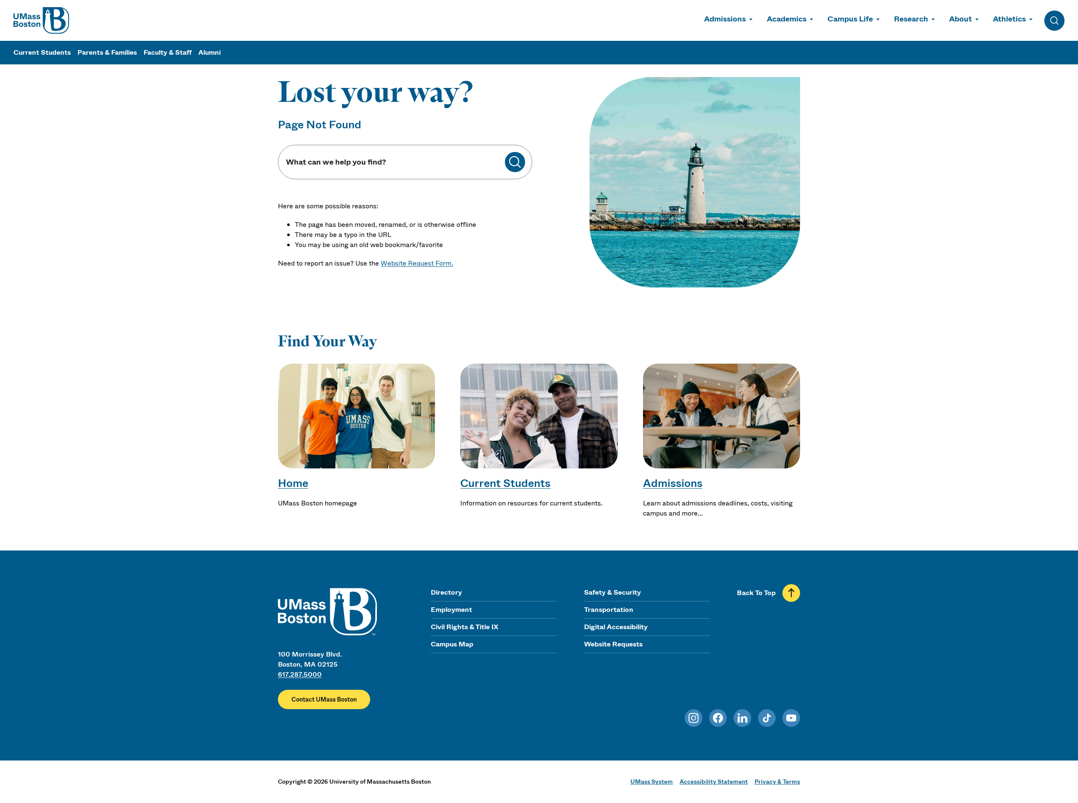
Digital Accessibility (616, 627)
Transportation (608, 609)
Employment (451, 609)
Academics (786, 18)
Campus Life (850, 18)
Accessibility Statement (714, 781)
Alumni (209, 52)
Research (911, 18)
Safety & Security (612, 592)
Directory (446, 592)
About (960, 18)
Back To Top (756, 593)
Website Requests (613, 644)
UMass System (651, 781)
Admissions (725, 18)
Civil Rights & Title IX (464, 627)
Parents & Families (107, 52)
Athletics (1009, 18)
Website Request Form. (417, 263)
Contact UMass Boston (324, 699)
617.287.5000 (300, 674)
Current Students (42, 52)
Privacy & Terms (777, 781)
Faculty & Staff (168, 52)
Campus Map (452, 644)
